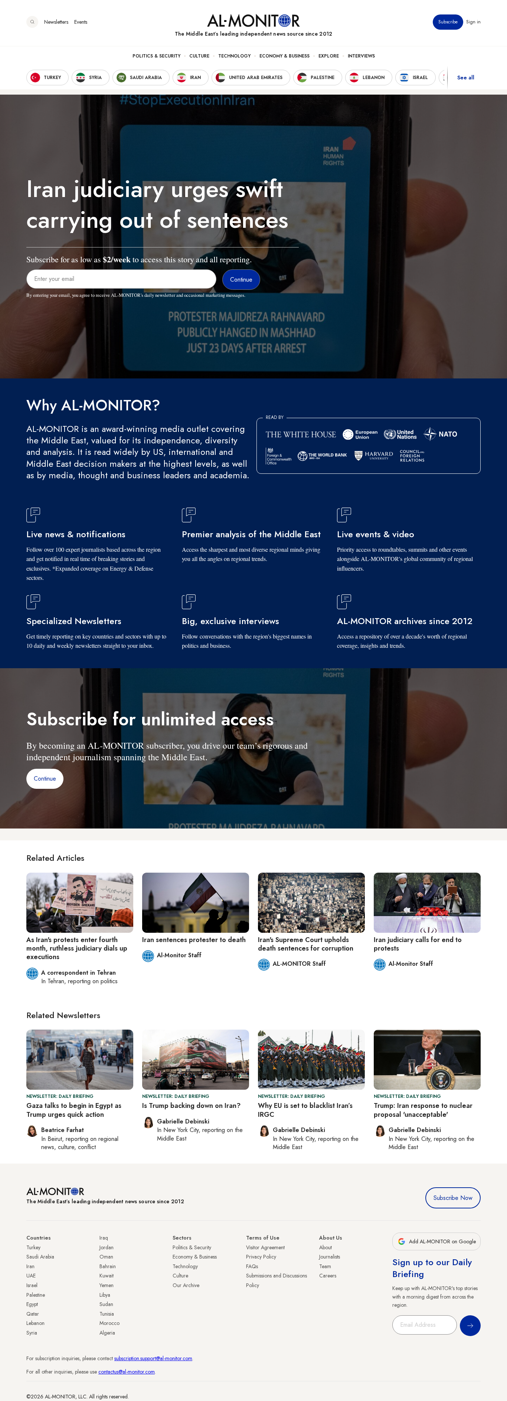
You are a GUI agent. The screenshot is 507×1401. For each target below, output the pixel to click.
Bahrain (107, 1266)
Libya (104, 1295)
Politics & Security (156, 56)
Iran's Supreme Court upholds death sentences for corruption (305, 944)
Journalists (329, 1256)
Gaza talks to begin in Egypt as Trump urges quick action (73, 1110)
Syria (31, 1332)
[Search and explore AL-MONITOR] (32, 22)
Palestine (35, 1295)
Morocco (109, 1323)
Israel (31, 1285)
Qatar (32, 1314)
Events (80, 22)
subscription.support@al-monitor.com (153, 1358)
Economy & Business (284, 56)
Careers (327, 1275)
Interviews (361, 56)
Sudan (106, 1304)
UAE (31, 1275)
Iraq (103, 1237)
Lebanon (35, 1323)
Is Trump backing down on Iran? (191, 1105)
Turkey (33, 1247)
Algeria (107, 1332)
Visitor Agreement (265, 1247)
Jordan (106, 1247)
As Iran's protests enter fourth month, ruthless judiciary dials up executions (76, 948)
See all (465, 77)
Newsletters (56, 22)
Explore (328, 56)
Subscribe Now (453, 1198)
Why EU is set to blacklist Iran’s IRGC (305, 1110)
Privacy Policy (261, 1256)
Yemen (106, 1285)
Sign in (473, 22)
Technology (234, 56)
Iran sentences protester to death (194, 940)
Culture (199, 56)
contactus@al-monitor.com (126, 1371)
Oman (106, 1256)
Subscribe (448, 22)
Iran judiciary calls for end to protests (418, 944)
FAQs (252, 1266)
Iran (30, 1266)
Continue (45, 778)
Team (325, 1266)
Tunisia (106, 1314)
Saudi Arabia (40, 1256)
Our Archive (186, 1285)
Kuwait (106, 1275)
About (325, 1247)
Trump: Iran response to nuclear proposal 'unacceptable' (423, 1110)
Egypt (32, 1304)
